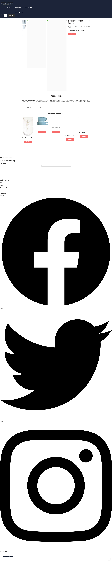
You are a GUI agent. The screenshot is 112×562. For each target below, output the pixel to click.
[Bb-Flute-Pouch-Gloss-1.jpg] (24, 22)
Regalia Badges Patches (19, 12)
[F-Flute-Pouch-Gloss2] (28, 126)
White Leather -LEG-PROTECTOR (70, 135)
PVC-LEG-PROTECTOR (55, 127)
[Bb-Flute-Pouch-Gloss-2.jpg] (56, 55)
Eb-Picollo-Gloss (81, 132)
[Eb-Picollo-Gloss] (84, 124)
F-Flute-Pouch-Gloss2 (27, 137)
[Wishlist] (28, 21)
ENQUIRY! (72, 33)
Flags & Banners (18, 7)
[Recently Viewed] (109, 559)
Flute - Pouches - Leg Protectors (48, 107)
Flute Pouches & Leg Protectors (32, 107)
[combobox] (5, 15)
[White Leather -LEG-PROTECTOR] (70, 125)
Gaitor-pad (38, 127)
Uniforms (9, 7)
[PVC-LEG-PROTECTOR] (56, 121)
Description (56, 96)
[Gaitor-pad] (42, 121)
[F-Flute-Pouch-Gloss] (89, 21)
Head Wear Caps (28, 7)
